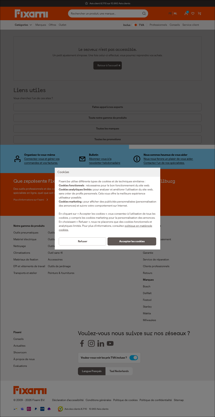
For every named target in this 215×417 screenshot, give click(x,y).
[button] (132, 241)
